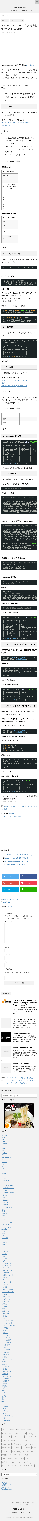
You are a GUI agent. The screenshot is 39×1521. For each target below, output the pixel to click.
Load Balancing (8, 1185)
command (5, 1135)
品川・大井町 (26, 1447)
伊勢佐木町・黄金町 (18, 1444)
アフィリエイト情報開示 (14, 1502)
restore (6, 1205)
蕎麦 (3, 1418)
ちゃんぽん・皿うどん (9, 1406)
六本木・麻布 (6, 1447)
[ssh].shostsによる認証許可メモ (16, 858)
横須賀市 (6, 1366)
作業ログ (5, 1395)
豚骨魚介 (5, 1374)
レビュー (5, 1388)
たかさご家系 (8, 1323)
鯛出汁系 (6, 1381)
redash (4, 1247)
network (5, 1176)
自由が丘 (13, 1462)
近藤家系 (8, 1342)
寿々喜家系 (8, 1345)
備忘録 (4, 1390)
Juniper (6, 1183)
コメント (8, 922)
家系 (3, 1318)
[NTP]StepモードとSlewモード (24, 1019)
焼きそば (5, 1413)
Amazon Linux (7, 1157)
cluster (4, 1173)
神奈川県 (5, 1364)
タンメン (5, 1280)
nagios (6, 1202)
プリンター (6, 1224)
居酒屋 (4, 1258)
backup (6, 1200)
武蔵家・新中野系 (10, 1325)
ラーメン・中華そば (8, 1289)
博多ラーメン (6, 1309)
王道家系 (7, 1350)
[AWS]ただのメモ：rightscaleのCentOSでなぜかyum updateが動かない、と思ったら (25, 1002)
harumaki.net (19, 7)
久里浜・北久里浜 (22, 1440)
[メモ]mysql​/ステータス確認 (14, 864)
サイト (6, 962)
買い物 (4, 1397)
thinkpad (23, 1433)
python (4, 1153)
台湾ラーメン (8, 1299)
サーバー (5, 1190)
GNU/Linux (6, 899)
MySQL (12, 899)
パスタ (4, 1408)
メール (7, 954)
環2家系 (7, 1352)
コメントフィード (8, 1487)
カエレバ (11, 813)
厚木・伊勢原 (16, 1447)
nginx (4, 1244)
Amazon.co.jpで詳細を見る (11, 816)
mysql (5, 902)
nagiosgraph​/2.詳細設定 (22, 1033)
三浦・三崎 (5, 1440)
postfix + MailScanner (21, 1064)
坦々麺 (4, 1316)
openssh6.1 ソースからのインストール (18, 855)
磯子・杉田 (5, 1462)
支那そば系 (6, 1354)
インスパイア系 (8, 1321)
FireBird (5, 1141)
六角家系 (7, 1337)
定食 (3, 1256)
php (3, 1150)
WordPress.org (7, 1489)
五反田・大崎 (6, 1444)
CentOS (5, 1162)
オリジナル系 (6, 1268)
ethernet (6, 1180)
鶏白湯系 (5, 1386)
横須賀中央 (28, 1455)
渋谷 (16, 1458)
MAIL (3, 1211)
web (3, 1240)
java (3, 1148)
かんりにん (30, 65)
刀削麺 (4, 1306)
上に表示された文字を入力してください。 (17, 972)
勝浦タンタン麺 (8, 1275)
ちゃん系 (5, 1284)
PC (3, 1217)
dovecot (5, 1213)
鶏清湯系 (5, 1383)
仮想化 (4, 1195)
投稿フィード (6, 1485)
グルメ (4, 1249)
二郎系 (4, 1304)
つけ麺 (4, 1287)
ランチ (4, 1254)
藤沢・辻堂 (5, 1466)
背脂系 (4, 1369)
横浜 (15, 1455)
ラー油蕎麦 (7, 1420)
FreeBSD (5, 1238)
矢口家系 (8, 1340)
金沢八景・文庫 (24, 1466)
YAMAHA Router (9, 1188)
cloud (4, 1171)
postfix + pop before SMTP (23, 1048)
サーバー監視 (8, 1207)
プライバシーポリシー (24, 1504)
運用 (3, 1197)
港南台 (22, 1458)
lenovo (29, 1429)
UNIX (3, 1233)
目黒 (27, 1458)
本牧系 (6, 1333)
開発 (3, 1399)
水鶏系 (4, 1357)
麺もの (4, 1401)
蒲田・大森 (21, 1462)
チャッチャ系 (6, 1282)
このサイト (26, 1502)
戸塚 (23, 1451)
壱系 (5, 1330)
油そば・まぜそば (8, 1359)
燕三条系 (6, 1277)
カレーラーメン (7, 1270)
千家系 (6, 1328)
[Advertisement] (20, 50)
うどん (4, 1404)
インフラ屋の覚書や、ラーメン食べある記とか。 (19, 1512)
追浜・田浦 (14, 1466)
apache (4, 1242)
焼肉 (3, 1261)
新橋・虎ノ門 (31, 1451)
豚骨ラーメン (6, 1371)
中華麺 (4, 1294)
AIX (3, 1235)
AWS (4, 1168)
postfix (4, 1215)
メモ (19, 899)
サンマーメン (8, 1296)
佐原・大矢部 (30, 1444)
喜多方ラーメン (7, 1313)
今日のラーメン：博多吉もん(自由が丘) (20, 1078)
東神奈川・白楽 (7, 1455)
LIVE (3, 1209)
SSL (3, 1231)
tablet (4, 1220)
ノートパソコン (7, 1222)
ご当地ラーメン (7, 1272)
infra (3, 1166)
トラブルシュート (8, 1263)
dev (3, 1146)
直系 (5, 1347)
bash (4, 1159)
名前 (6, 947)
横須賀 (20, 1455)
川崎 (18, 1451)
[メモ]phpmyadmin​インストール (16, 861)
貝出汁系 (6, 1378)
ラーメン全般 (6, 1265)
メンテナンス (6, 1227)
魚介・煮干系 (6, 1376)
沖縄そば (5, 1411)
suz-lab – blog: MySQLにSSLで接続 (14, 386)
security (4, 1229)
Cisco (5, 1178)
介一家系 (7, 1335)
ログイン (5, 1483)
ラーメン (21, 1437)
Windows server (9, 1192)
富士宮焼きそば (8, 1416)
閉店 (32, 1466)
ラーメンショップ (8, 1292)
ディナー (5, 1251)
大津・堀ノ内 (6, 1451)
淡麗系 (4, 1362)
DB (3, 1139)
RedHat (4, 1164)
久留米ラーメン (7, 1301)
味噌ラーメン (6, 1311)
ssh (17, 899)
